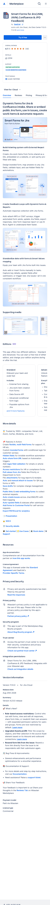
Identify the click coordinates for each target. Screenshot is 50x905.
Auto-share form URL (12, 458)
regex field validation (16, 464)
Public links (8, 491)
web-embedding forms (25, 491)
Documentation (20, 774)
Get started (11, 531)
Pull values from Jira (12, 472)
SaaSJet (17, 24)
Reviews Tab (22, 790)
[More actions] (45, 37)
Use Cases (24, 531)
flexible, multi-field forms (20, 444)
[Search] (39, 3)
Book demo (38, 531)
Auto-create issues (11, 497)
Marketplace (16, 3)
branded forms (16, 450)
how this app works (21, 558)
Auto (5, 480)
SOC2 (8, 521)
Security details (12, 526)
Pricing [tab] (29, 95)
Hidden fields (9, 455)
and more (20, 30)
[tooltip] (22, 24)
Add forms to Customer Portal (16, 505)
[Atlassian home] (4, 3)
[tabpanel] (25, 459)
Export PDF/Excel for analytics (16, 511)
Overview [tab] (7, 95)
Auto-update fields (11, 502)
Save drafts (8, 486)
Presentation (11, 516)
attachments (12, 478)
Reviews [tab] (18, 95)
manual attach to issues (22, 480)
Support (6, 534)
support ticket (34, 777)
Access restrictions (12, 469)
